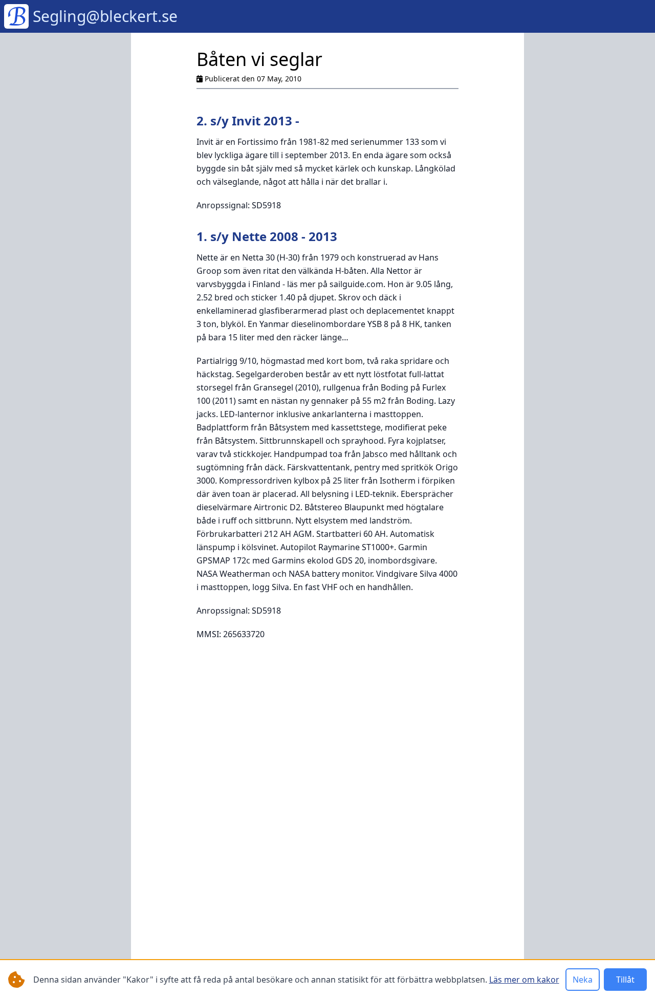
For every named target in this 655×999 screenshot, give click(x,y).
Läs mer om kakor (524, 979)
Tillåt (625, 979)
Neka (583, 979)
